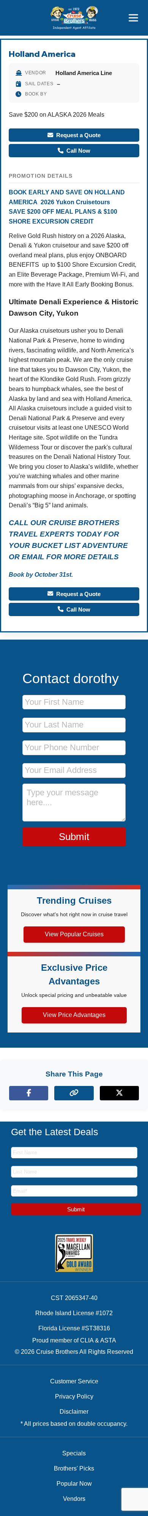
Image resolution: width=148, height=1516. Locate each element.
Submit (74, 836)
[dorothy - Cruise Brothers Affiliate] (74, 18)
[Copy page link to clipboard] (73, 1093)
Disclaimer (74, 1411)
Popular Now (74, 1483)
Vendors (74, 1499)
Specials (74, 1453)
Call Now (78, 150)
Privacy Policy (74, 1396)
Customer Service (74, 1381)
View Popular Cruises (74, 934)
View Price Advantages (74, 1015)
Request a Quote (78, 135)
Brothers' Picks (74, 1468)
